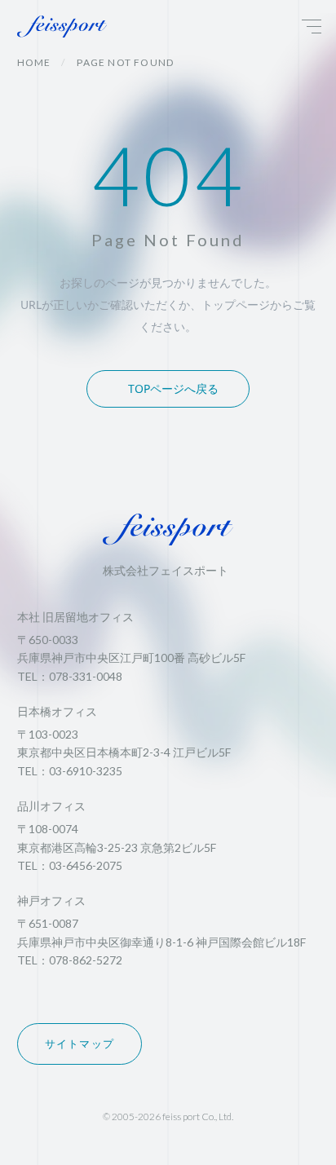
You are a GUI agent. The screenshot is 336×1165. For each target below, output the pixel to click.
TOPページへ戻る (173, 388)
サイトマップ (80, 1043)
